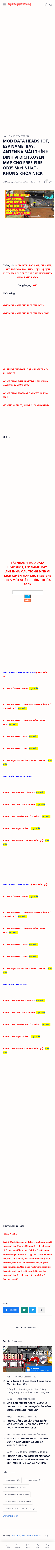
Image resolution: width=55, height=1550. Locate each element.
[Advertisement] (27, 39)
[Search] (50, 4)
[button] (45, 4)
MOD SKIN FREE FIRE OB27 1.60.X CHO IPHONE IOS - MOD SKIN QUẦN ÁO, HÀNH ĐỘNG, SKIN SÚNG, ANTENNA (29, 1406)
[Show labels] (11, 1515)
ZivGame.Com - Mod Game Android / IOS (32, 1535)
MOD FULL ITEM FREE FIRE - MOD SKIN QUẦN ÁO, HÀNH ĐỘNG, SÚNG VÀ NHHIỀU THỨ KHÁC (27, 1442)
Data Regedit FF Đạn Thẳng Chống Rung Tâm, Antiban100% (29, 1382)
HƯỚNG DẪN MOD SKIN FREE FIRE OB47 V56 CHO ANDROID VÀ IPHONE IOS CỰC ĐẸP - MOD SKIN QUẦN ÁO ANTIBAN (28, 1459)
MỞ (27, 596)
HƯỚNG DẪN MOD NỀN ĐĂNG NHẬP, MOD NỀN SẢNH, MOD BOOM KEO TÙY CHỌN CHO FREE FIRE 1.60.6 (27, 1424)
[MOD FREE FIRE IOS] (26, 1399)
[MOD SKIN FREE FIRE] (26, 1376)
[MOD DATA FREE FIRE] (27, 1416)
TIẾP (27, 600)
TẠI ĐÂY (33, 688)
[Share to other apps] (41, 1310)
